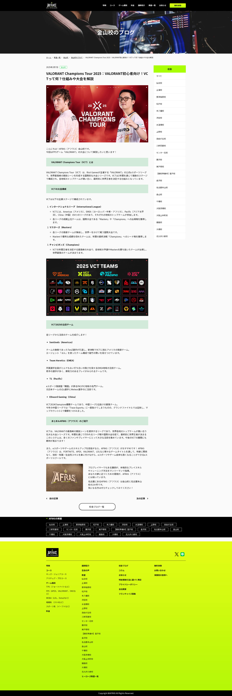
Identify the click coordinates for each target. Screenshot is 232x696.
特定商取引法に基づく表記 (130, 579)
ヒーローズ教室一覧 (90, 676)
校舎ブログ (123, 565)
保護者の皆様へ (160, 575)
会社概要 (122, 589)
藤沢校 (159, 159)
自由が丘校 (161, 138)
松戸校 (159, 103)
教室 (84, 575)
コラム (121, 570)
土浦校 (159, 90)
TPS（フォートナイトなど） (58, 586)
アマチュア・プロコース (56, 578)
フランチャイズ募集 (127, 593)
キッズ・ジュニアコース (56, 574)
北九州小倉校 (162, 236)
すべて (159, 76)
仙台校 (159, 83)
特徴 (48, 565)
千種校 (159, 201)
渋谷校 (159, 117)
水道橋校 (160, 124)
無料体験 (177, 5)
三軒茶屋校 (161, 145)
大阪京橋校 (161, 208)
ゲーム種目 (51, 583)
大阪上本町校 (162, 215)
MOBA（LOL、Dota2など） (58, 598)
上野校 (159, 131)
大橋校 (159, 229)
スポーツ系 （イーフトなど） (58, 606)
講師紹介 (85, 565)
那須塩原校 (161, 97)
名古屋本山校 (162, 187)
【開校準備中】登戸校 (165, 173)
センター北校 (162, 152)
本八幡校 (160, 110)
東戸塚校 (160, 166)
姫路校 (159, 222)
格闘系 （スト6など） (55, 602)
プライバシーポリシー (128, 584)
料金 (48, 611)
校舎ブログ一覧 (96, 506)
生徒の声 (85, 570)
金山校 (159, 194)
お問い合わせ (160, 570)
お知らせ (122, 575)
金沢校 (159, 180)
